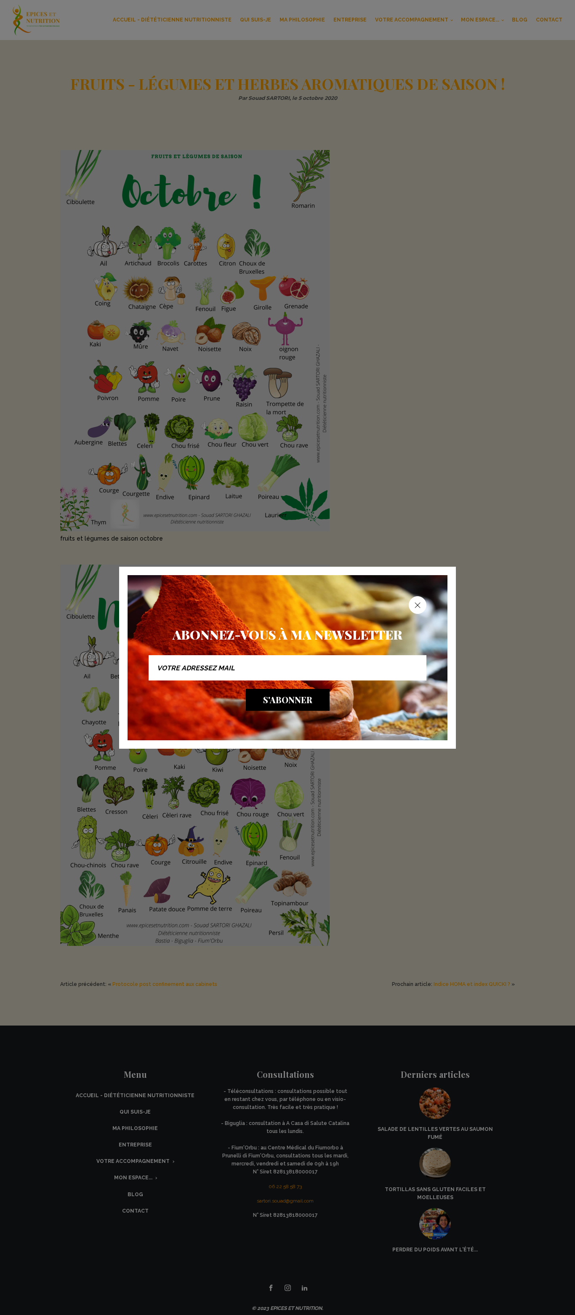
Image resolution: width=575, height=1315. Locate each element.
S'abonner (287, 699)
